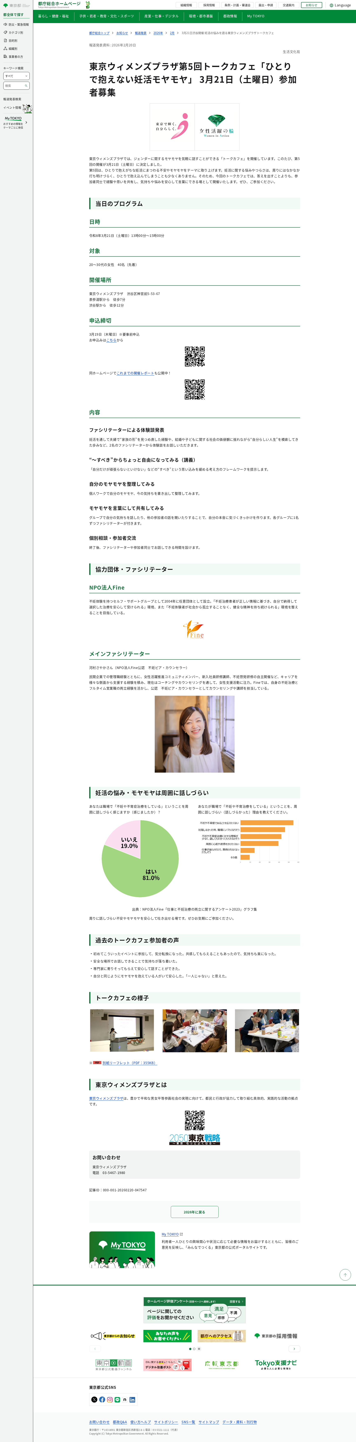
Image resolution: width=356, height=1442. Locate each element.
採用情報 (209, 5)
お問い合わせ (99, 1421)
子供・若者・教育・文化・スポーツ (106, 15)
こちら (111, 339)
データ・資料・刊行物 (239, 1421)
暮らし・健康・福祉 (53, 15)
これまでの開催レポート (135, 372)
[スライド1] (190, 1349)
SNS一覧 (188, 1421)
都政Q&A (120, 1421)
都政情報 (230, 15)
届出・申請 (266, 5)
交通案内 (288, 5)
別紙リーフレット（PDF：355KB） (130, 1062)
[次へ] (294, 1349)
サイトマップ (209, 1421)
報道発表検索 (12, 99)
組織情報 (186, 5)
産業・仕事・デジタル (161, 15)
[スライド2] (194, 1349)
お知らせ (311, 5)
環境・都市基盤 (201, 15)
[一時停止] (199, 1349)
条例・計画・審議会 (238, 5)
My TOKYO (255, 15)
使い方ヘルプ (140, 1421)
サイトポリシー (166, 1421)
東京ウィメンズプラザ (106, 1098)
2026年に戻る (194, 1211)
